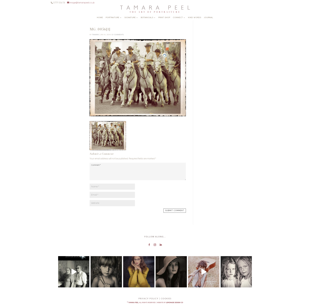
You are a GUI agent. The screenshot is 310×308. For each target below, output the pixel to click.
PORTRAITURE (112, 18)
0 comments (118, 35)
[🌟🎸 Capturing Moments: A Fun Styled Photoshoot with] (203, 271)
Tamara (95, 35)
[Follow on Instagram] (154, 244)
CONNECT (178, 18)
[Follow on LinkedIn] (160, 244)
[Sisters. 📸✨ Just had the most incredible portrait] (236, 271)
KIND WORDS (194, 18)
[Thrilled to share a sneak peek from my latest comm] (138, 271)
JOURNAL (208, 18)
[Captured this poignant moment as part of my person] (106, 271)
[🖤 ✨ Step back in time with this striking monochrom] (171, 271)
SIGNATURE (130, 18)
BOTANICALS (147, 18)
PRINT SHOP (164, 18)
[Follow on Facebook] (149, 244)
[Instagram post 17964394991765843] (73, 271)
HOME (100, 18)
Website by (170, 303)
